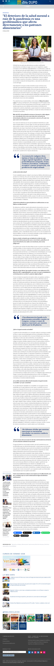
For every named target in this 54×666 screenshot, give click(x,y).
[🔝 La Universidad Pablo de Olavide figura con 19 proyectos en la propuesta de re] (6, 626)
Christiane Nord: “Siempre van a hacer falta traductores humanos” (7, 532)
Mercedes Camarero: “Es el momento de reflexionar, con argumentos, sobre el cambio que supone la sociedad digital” (7, 512)
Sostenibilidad (12, 546)
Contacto (5, 639)
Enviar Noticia (6, 641)
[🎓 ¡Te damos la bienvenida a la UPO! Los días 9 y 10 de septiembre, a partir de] (31, 618)
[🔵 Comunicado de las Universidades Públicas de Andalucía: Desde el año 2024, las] (23, 626)
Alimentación (25, 544)
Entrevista (6, 12)
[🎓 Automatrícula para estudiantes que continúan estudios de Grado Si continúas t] (39, 618)
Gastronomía (32, 544)
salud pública (6, 546)
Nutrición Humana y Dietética (42, 544)
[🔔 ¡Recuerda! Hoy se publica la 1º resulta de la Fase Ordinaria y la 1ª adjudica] (47, 618)
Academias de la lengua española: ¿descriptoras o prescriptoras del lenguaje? (28, 596)
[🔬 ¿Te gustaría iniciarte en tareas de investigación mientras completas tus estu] (14, 626)
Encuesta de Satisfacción (9, 643)
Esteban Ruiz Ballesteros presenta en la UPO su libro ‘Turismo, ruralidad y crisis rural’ (30, 603)
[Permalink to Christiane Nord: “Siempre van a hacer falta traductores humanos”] (7, 524)
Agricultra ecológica (16, 544)
